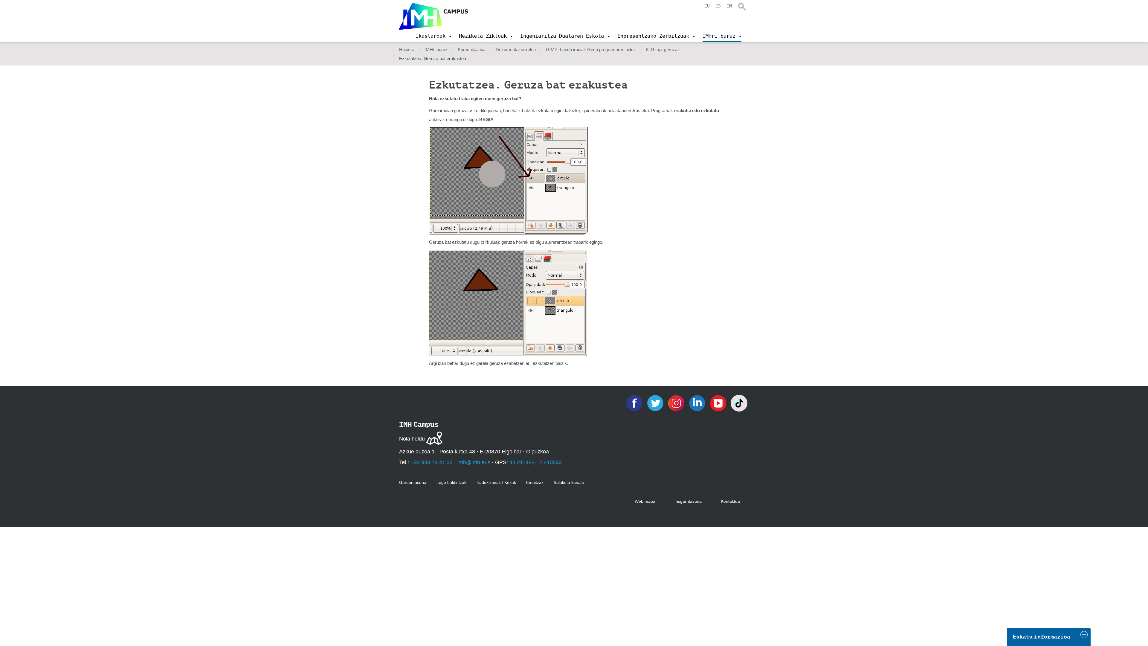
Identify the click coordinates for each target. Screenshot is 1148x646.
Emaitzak (535, 482)
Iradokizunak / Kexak (496, 482)
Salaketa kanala (569, 482)
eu (707, 6)
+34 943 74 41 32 (431, 462)
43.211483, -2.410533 (535, 462)
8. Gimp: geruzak (663, 49)
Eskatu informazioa (1041, 637)
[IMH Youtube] (718, 402)
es (718, 6)
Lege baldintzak (451, 482)
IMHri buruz (436, 49)
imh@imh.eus (473, 462)
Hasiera (406, 49)
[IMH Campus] (433, 16)
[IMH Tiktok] (739, 402)
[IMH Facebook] (635, 402)
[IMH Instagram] (676, 402)
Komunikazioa (472, 49)
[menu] (433, 36)
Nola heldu (412, 439)
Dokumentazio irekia (516, 49)
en (729, 6)
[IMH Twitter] (655, 402)
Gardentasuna (412, 482)
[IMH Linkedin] (697, 402)
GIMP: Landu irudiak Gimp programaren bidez (591, 49)
